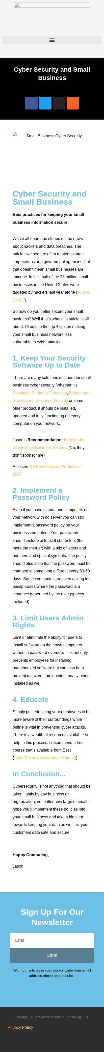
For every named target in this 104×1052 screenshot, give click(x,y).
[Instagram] (59, 103)
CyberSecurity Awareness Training (45, 758)
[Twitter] (45, 103)
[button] (52, 40)
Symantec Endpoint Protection (40, 393)
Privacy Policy (20, 1027)
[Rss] (73, 103)
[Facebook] (31, 103)
